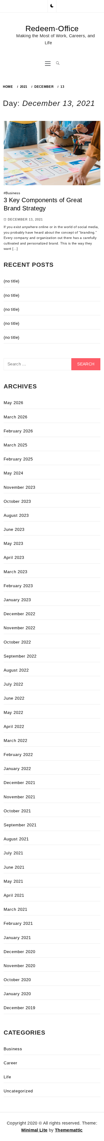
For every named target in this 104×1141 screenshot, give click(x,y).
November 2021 (19, 797)
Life (7, 1077)
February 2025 (18, 459)
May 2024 (13, 473)
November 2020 (19, 965)
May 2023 (13, 543)
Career (10, 1063)
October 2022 (17, 642)
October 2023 (17, 501)
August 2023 (16, 515)
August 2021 (16, 839)
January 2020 (17, 994)
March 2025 (15, 445)
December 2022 (19, 614)
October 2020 (17, 980)
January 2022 (17, 768)
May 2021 (13, 881)
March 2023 (15, 572)
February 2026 (18, 431)
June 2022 (14, 698)
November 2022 (19, 628)
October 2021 (17, 811)
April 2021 (14, 895)
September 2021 (20, 825)
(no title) (11, 281)
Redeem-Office (52, 28)
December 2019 (19, 1008)
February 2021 (18, 923)
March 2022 (15, 740)
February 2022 (18, 754)
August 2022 (16, 670)
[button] (52, 6)
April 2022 (14, 726)
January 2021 (17, 937)
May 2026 (13, 402)
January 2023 (17, 600)
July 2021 (13, 853)
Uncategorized (18, 1091)
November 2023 (19, 487)
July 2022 (13, 684)
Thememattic (69, 1130)
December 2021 (19, 782)
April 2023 (14, 557)
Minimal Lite (34, 1130)
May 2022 (13, 712)
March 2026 (15, 417)
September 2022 (20, 656)
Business (13, 193)
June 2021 (14, 867)
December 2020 (19, 951)
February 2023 (18, 586)
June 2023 (14, 529)
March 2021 (15, 909)
